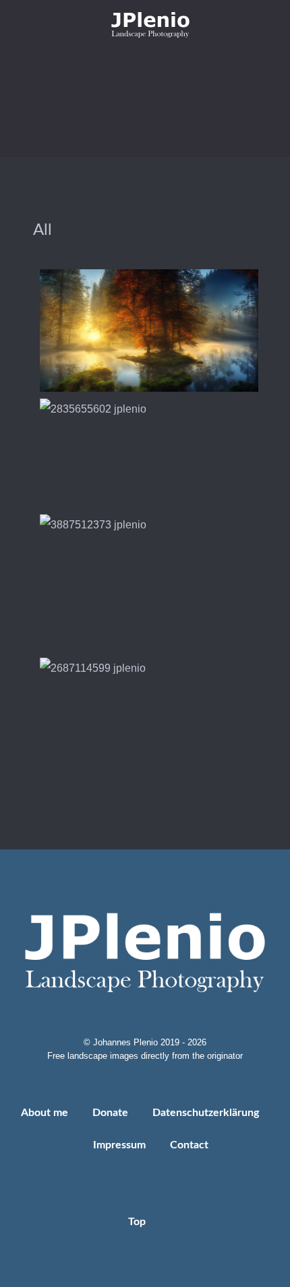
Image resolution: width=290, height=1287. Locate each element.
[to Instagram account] (98, 65)
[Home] (145, 24)
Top (138, 1221)
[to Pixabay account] (156, 65)
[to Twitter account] (117, 65)
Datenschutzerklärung (205, 1112)
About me (44, 1112)
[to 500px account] (136, 65)
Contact (189, 1145)
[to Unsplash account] (193, 65)
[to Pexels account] (175, 65)
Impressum (119, 1145)
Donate (110, 1112)
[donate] (145, 123)
